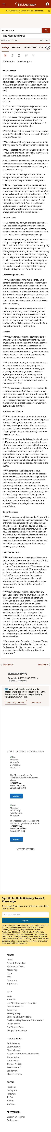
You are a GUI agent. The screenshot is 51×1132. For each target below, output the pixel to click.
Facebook (11, 1087)
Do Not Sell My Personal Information (25, 1020)
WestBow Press (14, 1067)
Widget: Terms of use (17, 1030)
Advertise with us (15, 1006)
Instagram (12, 1090)
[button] (47, 4)
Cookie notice (13, 1023)
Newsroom (12, 980)
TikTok (10, 1097)
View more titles (25, 849)
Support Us (12, 983)
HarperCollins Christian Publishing (23, 1053)
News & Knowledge (16, 963)
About (10, 959)
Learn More (36, 702)
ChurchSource (13, 1050)
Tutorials (11, 999)
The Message (14, 673)
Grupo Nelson (13, 1057)
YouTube (11, 1104)
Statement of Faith (15, 966)
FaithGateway (13, 1043)
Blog (9, 976)
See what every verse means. (25, 10)
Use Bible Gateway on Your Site (21, 1003)
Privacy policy (13, 1013)
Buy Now (16, 796)
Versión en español (16, 1116)
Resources (16, 47)
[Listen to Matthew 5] (33, 55)
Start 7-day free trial (15, 702)
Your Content (44, 47)
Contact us (12, 1010)
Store (9, 973)
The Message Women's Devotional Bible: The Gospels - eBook (24, 778)
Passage (5, 47)
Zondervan (12, 1070)
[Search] (46, 30)
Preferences (12, 1120)
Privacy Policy (31, 941)
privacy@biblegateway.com (15, 943)
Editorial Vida (13, 1060)
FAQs (9, 996)
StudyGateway (13, 1046)
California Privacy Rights (19, 1016)
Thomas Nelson (14, 1064)
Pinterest (11, 1093)
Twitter (10, 1100)
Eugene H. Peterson (17, 680)
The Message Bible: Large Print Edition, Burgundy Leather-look (24, 822)
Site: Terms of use (15, 1027)
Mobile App (12, 970)
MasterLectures (14, 1074)
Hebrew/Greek (30, 47)
